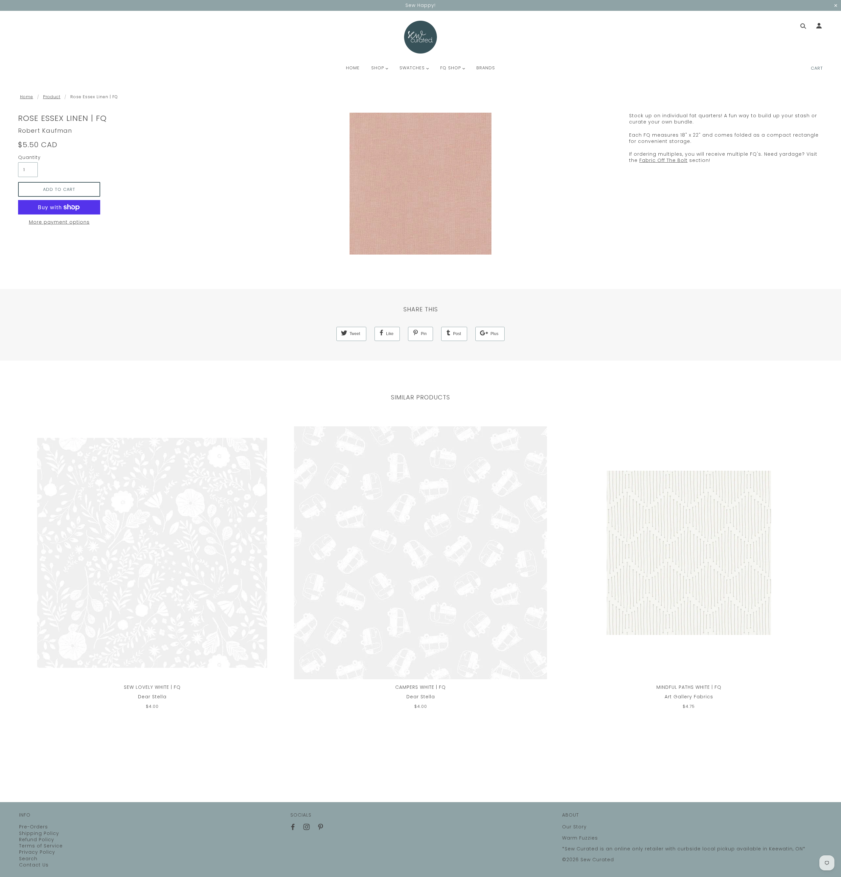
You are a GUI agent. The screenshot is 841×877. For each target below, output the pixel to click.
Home (26, 97)
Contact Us (34, 865)
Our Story (574, 826)
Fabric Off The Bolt (663, 160)
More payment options (59, 222)
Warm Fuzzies (580, 838)
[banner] (420, 37)
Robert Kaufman (45, 130)
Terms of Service (41, 846)
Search (28, 858)
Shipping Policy (39, 833)
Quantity (28, 157)
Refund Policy (36, 839)
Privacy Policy (37, 852)
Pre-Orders (33, 826)
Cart (817, 68)
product (51, 97)
